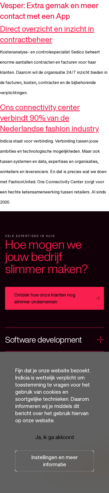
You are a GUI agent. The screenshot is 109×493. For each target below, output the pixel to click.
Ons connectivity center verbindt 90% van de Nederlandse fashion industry (49, 118)
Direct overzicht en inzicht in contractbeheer (47, 34)
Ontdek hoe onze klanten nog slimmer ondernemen (44, 298)
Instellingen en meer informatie (54, 461)
